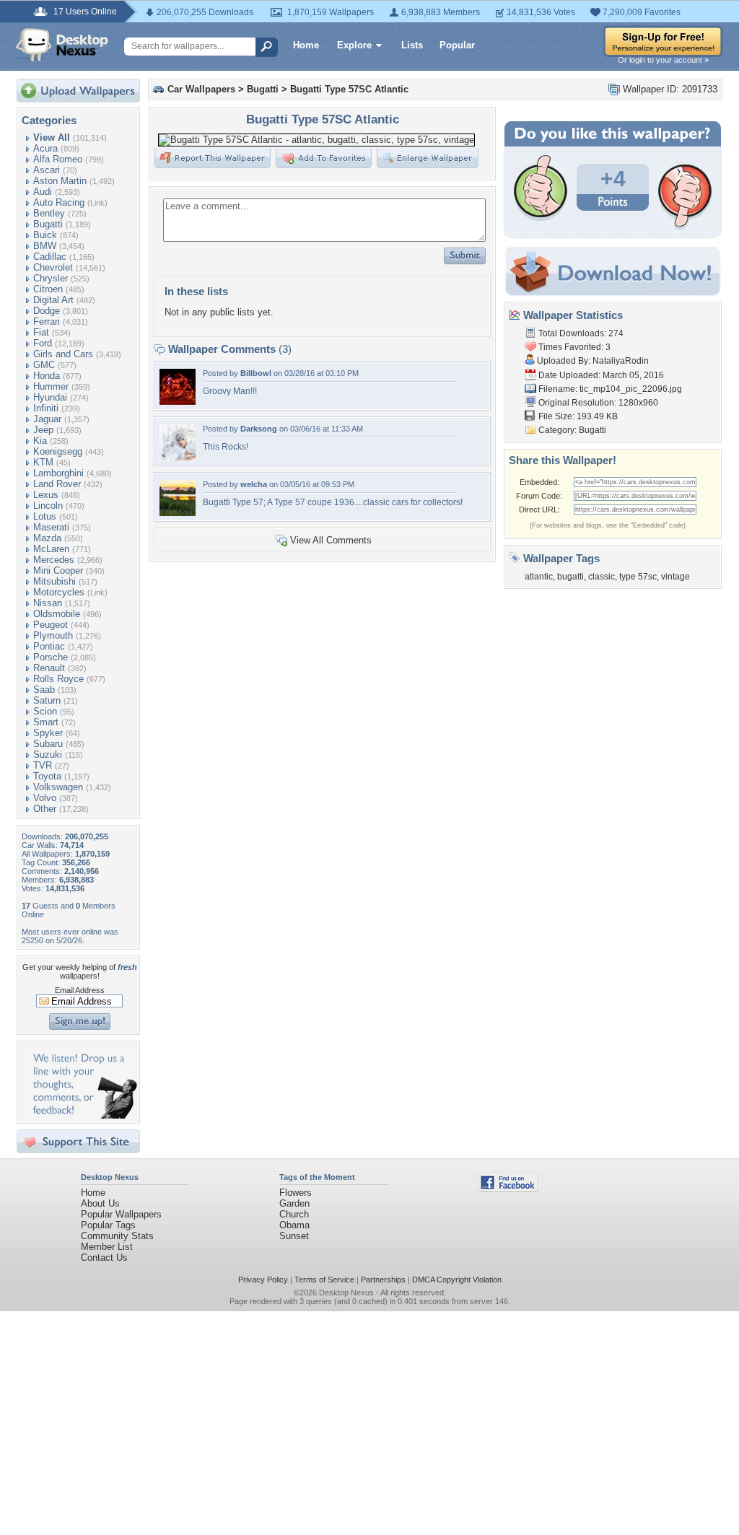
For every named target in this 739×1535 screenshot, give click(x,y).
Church (294, 1214)
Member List (107, 1246)
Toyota (47, 776)
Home (306, 45)
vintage (675, 577)
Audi (42, 191)
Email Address (80, 990)
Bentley (49, 213)
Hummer (51, 386)
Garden (294, 1203)
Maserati (51, 527)
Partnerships (383, 1279)
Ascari (46, 170)
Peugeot (50, 624)
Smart (45, 722)
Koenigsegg (57, 451)
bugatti (570, 577)
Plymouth (53, 635)
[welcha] (177, 512)
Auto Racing (58, 202)
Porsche (50, 657)
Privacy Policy (263, 1279)
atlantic (539, 577)
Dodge (46, 310)
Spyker (48, 732)
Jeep (43, 429)
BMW (44, 245)
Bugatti (48, 224)
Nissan (47, 603)
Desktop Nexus (346, 1292)
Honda (46, 375)
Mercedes (53, 559)
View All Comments (331, 540)
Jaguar (47, 419)
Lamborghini (58, 473)
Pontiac (49, 646)
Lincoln (48, 505)
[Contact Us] (82, 1115)
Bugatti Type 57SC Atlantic (349, 89)
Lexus (45, 494)
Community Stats (117, 1235)
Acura (45, 148)
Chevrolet (53, 267)
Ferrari (46, 321)
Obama (294, 1225)
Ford (42, 343)
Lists (412, 45)
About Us (100, 1203)
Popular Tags (108, 1225)
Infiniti (45, 408)
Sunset (294, 1235)
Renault (49, 667)
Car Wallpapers (201, 89)
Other (44, 808)
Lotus (44, 516)
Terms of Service (324, 1279)
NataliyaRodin (620, 361)
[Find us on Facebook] (508, 1188)
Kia (40, 440)
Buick (45, 234)
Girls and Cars (63, 354)
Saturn (47, 700)
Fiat (41, 332)
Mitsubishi (54, 581)
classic (601, 577)
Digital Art (53, 299)
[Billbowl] (177, 401)
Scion (45, 711)
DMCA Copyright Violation (457, 1279)
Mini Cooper (58, 570)
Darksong (258, 428)
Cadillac (49, 256)
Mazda (47, 538)
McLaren (51, 548)
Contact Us (104, 1257)
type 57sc (638, 577)
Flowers (295, 1192)
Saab (44, 689)
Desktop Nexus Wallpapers (62, 44)
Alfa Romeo (57, 159)
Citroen (48, 289)
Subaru (48, 743)
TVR (42, 765)
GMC (44, 364)
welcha (253, 484)
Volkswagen (58, 787)
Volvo (44, 797)
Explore (354, 45)
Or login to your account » (663, 60)
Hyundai (50, 397)
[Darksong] (177, 457)
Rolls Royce (58, 678)
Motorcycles (58, 592)
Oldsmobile (56, 613)
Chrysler (50, 278)
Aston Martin (60, 180)
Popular (457, 45)
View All (51, 137)
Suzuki (47, 754)
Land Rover (57, 483)
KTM (43, 462)
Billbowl (255, 373)
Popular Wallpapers (121, 1214)
